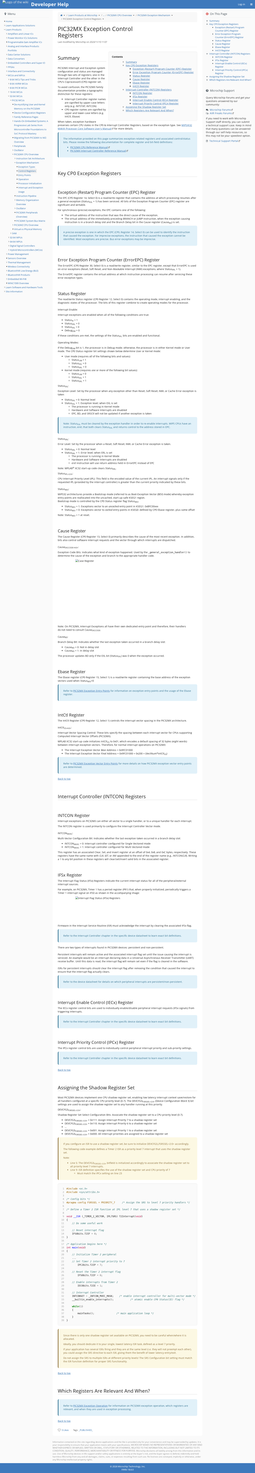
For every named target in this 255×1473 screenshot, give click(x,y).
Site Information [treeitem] (14, 291)
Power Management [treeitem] (18, 254)
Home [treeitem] (9, 21)
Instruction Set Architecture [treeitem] (30, 158)
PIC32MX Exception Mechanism (154, 15)
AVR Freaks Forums (221, 113)
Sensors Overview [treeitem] (17, 258)
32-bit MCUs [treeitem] (16, 96)
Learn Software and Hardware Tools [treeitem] (24, 287)
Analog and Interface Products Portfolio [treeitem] (23, 48)
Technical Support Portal (223, 141)
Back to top (64, 778)
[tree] (26, 21)
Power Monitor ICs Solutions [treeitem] (22, 37)
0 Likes (65, 1430)
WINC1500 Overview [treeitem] (18, 283)
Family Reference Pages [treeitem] (26, 116)
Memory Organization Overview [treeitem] (27, 202)
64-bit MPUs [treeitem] (16, 241)
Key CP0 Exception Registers (142, 65)
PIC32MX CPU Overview (119, 15)
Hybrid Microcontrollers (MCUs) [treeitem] (26, 249)
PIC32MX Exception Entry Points (91, 690)
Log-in (241, 4)
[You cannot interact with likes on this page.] (59, 1429)
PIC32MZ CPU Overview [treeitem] (26, 225)
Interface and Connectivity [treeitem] (21, 71)
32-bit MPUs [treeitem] (16, 237)
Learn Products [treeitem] (14, 29)
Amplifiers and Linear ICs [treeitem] (20, 33)
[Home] (61, 15)
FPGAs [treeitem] (11, 67)
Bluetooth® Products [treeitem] (19, 274)
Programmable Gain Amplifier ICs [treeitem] (25, 42)
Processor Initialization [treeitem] (30, 183)
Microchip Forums (220, 109)
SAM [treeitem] (14, 233)
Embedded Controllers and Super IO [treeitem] (26, 62)
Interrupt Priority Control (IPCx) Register (156, 103)
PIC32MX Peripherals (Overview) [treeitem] (27, 214)
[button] (50, 736)
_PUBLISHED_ (86, 1430)
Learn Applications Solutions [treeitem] (20, 25)
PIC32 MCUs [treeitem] (18, 100)
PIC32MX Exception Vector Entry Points (95, 763)
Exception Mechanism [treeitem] (27, 162)
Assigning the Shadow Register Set (146, 107)
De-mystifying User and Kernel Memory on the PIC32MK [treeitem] (29, 106)
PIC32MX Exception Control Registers (82, 18)
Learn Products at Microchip (82, 15)
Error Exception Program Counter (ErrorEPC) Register (163, 72)
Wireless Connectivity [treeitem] (19, 266)
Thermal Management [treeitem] (19, 262)
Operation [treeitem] (23, 179)
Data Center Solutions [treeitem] (19, 54)
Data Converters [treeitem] (16, 58)
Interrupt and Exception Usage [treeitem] (30, 189)
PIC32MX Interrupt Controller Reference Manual (98, 150)
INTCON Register (142, 93)
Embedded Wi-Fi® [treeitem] (17, 279)
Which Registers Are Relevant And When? (150, 110)
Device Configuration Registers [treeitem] (30, 112)
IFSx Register (140, 96)
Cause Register (141, 79)
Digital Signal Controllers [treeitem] (22, 245)
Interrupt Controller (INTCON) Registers (149, 89)
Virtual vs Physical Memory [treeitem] (28, 229)
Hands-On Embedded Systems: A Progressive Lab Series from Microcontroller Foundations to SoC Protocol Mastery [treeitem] (31, 127)
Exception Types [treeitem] (26, 166)
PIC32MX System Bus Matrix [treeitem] (30, 220)
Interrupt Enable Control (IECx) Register (155, 100)
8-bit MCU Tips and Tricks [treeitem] (23, 79)
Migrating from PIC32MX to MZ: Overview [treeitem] (30, 139)
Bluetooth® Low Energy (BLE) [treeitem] (23, 270)
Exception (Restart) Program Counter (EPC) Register (162, 68)
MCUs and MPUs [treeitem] (16, 75)
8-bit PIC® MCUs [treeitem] (18, 87)
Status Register (141, 75)
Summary (131, 62)
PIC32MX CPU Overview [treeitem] (26, 154)
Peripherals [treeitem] (20, 146)
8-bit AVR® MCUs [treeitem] (19, 83)
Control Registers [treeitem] (27, 170)
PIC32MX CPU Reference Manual (89, 147)
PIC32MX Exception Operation (90, 1405)
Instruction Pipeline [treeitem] (26, 195)
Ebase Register (141, 82)
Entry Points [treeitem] (24, 175)
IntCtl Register (141, 86)
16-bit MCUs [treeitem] (16, 92)
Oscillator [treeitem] (19, 150)
